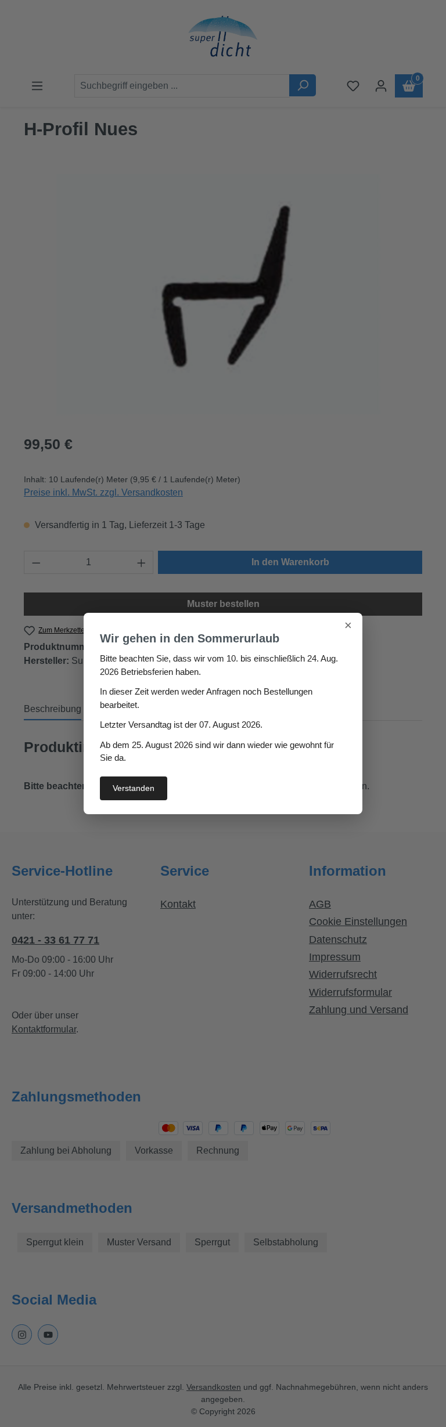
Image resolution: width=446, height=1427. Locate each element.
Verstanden (133, 788)
